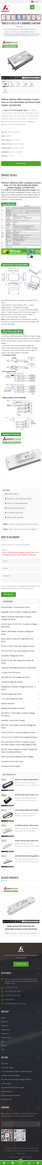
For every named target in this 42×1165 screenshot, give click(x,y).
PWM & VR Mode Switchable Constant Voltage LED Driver (16, 618)
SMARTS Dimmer (7, 703)
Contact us (21, 964)
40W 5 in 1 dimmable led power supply (20, 190)
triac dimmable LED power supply (12, 1087)
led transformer (6, 1099)
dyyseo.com (21, 1153)
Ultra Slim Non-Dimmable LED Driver (15, 677)
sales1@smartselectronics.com (15, 1004)
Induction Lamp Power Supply (13, 720)
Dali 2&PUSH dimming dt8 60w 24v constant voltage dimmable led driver (27, 856)
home (21, 27)
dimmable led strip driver (16, 508)
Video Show (5, 1030)
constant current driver (15, 513)
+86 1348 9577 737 (11, 987)
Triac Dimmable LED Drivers (12, 682)
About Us (4, 1022)
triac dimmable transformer (10, 1095)
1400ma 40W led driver (15, 517)
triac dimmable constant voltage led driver (16, 1079)
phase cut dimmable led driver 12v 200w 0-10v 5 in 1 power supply (27, 780)
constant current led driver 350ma (19, 499)
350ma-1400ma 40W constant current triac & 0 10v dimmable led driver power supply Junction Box (20, 553)
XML (2, 1050)
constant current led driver (10, 1076)
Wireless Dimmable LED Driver (13, 708)
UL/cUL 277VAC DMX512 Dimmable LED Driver (19, 737)
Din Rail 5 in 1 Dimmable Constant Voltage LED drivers (18, 714)
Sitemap (4, 1046)
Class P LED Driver (26, 1157)
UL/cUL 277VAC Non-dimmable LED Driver (18, 651)
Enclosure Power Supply (10, 766)
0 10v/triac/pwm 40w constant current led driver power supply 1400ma (27, 825)
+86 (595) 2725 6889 (13, 991)
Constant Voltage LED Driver (12, 655)
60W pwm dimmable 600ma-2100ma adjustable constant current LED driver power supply (24, 524)
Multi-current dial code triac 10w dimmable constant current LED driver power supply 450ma (27, 841)
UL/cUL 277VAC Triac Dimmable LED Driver (18, 646)
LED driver (4, 1064)
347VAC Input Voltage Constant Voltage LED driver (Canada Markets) (19, 750)
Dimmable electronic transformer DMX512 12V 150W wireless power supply (27, 810)
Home (3, 1018)
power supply (6, 1083)
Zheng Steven (9, 1000)
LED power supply (7, 1068)
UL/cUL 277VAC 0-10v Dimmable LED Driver (18, 732)
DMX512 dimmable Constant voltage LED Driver (17, 633)
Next (41, 911)
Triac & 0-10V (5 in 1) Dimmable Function (19, 32)
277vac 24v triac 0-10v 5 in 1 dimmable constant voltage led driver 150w (27, 795)
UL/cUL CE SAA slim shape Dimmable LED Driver (17, 661)
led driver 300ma (13, 494)
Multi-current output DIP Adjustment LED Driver (19, 29)
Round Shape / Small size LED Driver (15, 607)
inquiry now (21, 163)
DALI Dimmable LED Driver (11, 694)
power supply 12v (7, 1091)
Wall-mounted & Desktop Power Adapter (17, 756)
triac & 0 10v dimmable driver (17, 503)
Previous (1, 911)
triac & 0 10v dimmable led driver (15, 110)
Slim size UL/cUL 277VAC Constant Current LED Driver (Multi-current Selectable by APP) (19, 743)
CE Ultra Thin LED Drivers (10, 672)
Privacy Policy (6, 1038)
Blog (2, 1041)
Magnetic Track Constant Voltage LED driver (18, 612)
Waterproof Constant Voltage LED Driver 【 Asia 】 (18, 688)
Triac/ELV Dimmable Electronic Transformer (18, 667)
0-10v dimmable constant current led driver (16, 1071)
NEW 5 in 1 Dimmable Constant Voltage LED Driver (18, 726)
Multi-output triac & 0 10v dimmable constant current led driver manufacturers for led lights (24, 529)
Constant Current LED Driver (12, 761)
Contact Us (5, 1034)
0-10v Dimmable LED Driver (12, 699)
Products (4, 1026)
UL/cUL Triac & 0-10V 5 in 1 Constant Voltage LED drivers (19, 625)
